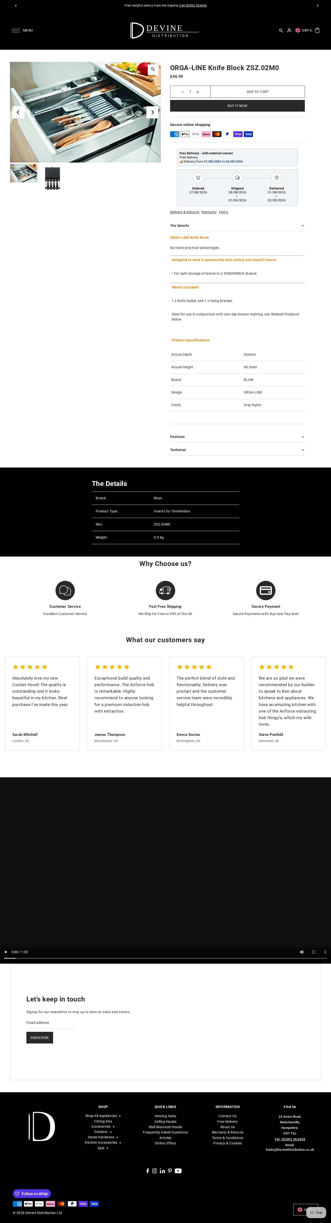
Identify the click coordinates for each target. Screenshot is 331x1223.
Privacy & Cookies (227, 1143)
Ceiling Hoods (165, 1122)
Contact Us (227, 1116)
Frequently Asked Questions (165, 1132)
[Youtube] (178, 1170)
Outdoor (101, 1132)
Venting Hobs (165, 1116)
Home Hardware (101, 1137)
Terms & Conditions (227, 1138)
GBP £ (307, 30)
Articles (165, 1138)
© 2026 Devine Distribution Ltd (37, 1213)
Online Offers (165, 1143)
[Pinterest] (170, 1170)
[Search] (281, 30)
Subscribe (39, 1038)
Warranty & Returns (228, 1132)
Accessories (101, 1126)
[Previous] (16, 5)
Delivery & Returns (184, 212)
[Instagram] (154, 1170)
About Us (227, 1127)
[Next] (317, 5)
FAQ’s (223, 212)
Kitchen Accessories (101, 1142)
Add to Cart (258, 92)
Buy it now (237, 106)
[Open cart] (317, 30)
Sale (101, 1148)
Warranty (209, 212)
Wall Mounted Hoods (165, 1127)
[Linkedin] (162, 1170)
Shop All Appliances (101, 1116)
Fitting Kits (103, 1121)
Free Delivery (227, 1122)
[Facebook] (147, 1170)
